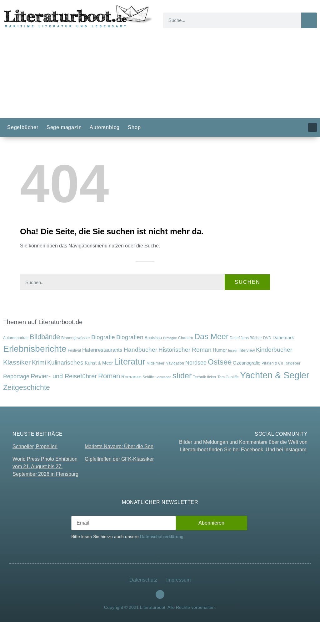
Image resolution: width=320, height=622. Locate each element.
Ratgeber (292, 363)
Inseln (232, 350)
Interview (246, 350)
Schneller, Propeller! (35, 446)
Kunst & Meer (99, 362)
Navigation (175, 363)
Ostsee (220, 362)
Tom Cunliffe (228, 377)
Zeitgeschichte (26, 387)
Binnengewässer (75, 338)
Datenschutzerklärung (161, 536)
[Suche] (309, 20)
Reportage (16, 376)
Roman (109, 376)
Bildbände (45, 337)
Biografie (103, 337)
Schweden (163, 377)
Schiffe (148, 377)
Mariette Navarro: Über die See (119, 446)
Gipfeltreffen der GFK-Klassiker (119, 459)
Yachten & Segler (274, 375)
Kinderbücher (274, 349)
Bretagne (170, 338)
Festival (74, 350)
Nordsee (196, 363)
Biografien (129, 337)
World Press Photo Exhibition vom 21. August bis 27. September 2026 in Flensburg (45, 466)
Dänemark (283, 337)
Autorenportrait (15, 338)
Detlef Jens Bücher (246, 338)
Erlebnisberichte (35, 349)
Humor (220, 350)
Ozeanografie (246, 362)
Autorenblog (105, 127)
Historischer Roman (185, 349)
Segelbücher (22, 127)
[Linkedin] (312, 127)
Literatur (129, 361)
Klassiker (17, 362)
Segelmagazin (64, 127)
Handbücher (140, 349)
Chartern (185, 338)
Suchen (247, 282)
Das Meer (211, 336)
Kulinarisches (65, 362)
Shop (134, 127)
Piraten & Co (272, 363)
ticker (211, 377)
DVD (267, 338)
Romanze (131, 376)
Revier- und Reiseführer (64, 376)
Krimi (39, 362)
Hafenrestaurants (102, 350)
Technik (199, 377)
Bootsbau (153, 337)
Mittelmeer (155, 363)
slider (182, 375)
